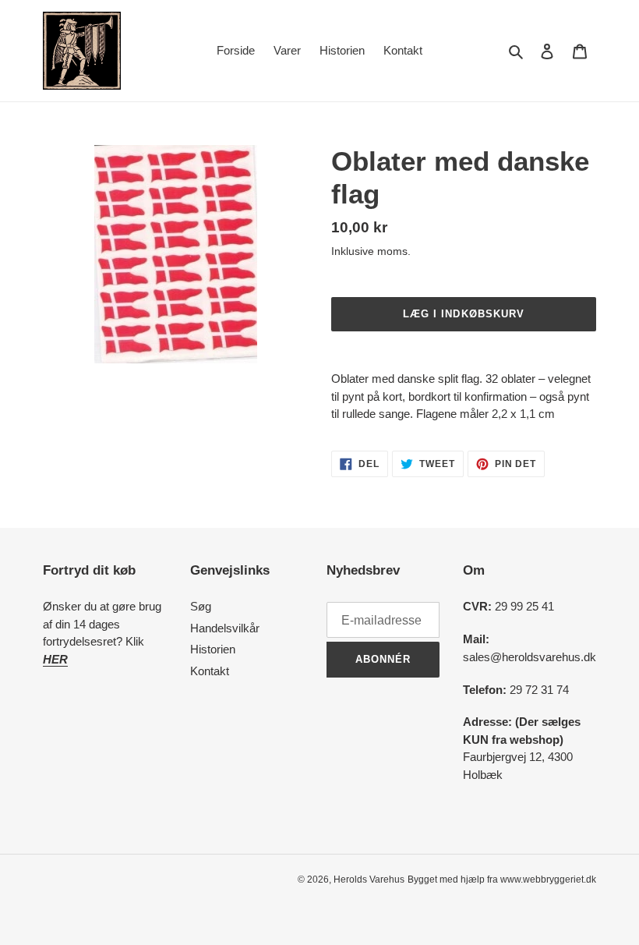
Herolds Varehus (369, 879)
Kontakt (209, 671)
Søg (200, 606)
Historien (212, 649)
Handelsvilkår (224, 628)
